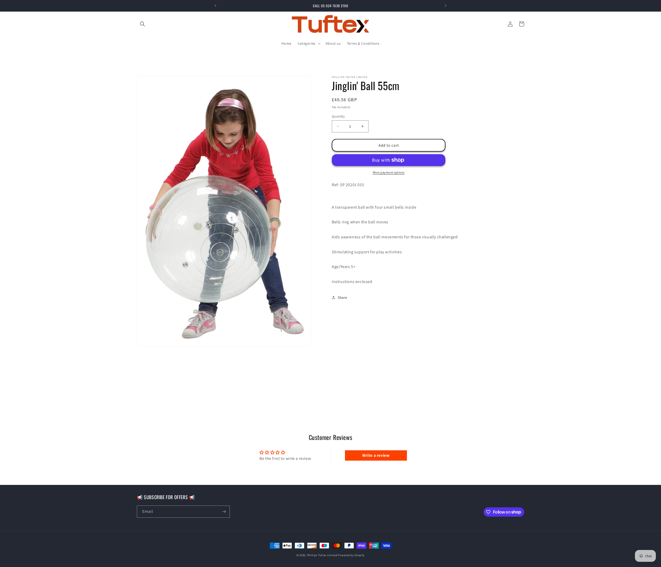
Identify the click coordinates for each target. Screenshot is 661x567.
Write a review (375, 455)
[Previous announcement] (215, 5)
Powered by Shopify (351, 555)
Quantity (338, 116)
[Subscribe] (224, 512)
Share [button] (342, 297)
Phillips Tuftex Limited (322, 555)
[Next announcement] (445, 5)
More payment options (389, 172)
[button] (142, 24)
